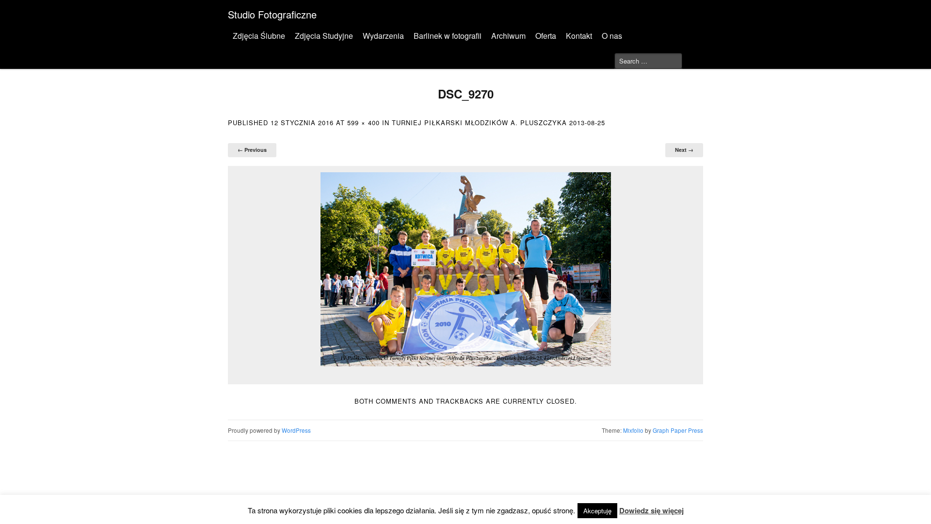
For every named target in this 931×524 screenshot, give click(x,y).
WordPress (296, 430)
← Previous (252, 149)
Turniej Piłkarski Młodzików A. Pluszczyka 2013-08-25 (498, 122)
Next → (684, 149)
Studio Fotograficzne (272, 14)
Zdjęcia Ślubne (259, 35)
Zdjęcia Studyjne (324, 35)
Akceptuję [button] (597, 510)
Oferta (545, 35)
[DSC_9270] (465, 269)
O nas (612, 35)
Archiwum (508, 35)
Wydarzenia (383, 35)
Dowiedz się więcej (651, 510)
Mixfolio (633, 430)
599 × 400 (363, 122)
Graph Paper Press (678, 430)
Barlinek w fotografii (448, 35)
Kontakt (579, 35)
